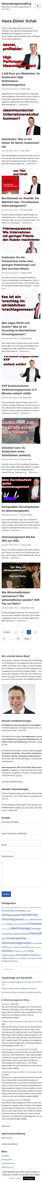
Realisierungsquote (9, 955)
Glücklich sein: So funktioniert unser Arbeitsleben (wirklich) (16, 451)
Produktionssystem (20, 951)
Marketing (26, 947)
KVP (4, 947)
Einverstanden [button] (29, 1178)
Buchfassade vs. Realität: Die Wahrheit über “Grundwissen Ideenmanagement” (20, 202)
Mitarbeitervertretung (35, 947)
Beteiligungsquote (11, 915)
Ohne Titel (5, 1004)
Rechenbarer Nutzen (27, 955)
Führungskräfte (6, 929)
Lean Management (16, 947)
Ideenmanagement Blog (16, 1000)
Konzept (34, 943)
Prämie (30, 951)
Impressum (6, 1126)
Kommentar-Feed (8, 1163)
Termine (24, 958)
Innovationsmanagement (11, 934)
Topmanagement (33, 958)
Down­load (9, 761)
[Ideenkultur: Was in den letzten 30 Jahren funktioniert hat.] (21, 122)
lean (8, 947)
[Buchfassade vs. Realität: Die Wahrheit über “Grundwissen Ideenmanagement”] (21, 181)
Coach (3, 924)
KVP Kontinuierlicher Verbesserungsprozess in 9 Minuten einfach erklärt (19, 389)
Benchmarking (17, 910)
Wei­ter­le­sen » (24, 104)
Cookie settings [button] (14, 1178)
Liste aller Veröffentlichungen (12, 781)
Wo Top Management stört (11, 1100)
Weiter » (28, 639)
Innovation (36, 928)
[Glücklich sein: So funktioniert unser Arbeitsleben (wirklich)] (21, 431)
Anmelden (5, 1156)
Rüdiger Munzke (8, 958)
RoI (40, 955)
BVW (38, 920)
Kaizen (25, 933)
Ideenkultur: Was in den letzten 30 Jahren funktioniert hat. (20, 143)
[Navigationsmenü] (37, 6)
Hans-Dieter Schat (11, 89)
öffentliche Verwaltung (10, 961)
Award (39, 907)
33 (18, 639)
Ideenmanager (21, 928)
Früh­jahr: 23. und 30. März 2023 (26, 807)
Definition (9, 924)
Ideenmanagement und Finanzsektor (15, 1049)
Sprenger (17, 958)
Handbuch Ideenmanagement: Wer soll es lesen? (20, 1021)
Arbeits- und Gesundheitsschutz (28, 907)
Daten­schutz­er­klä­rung (10, 1144)
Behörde (6, 910)
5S (2, 907)
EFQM (25, 924)
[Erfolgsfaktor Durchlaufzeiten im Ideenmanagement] (21, 490)
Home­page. (11, 676)
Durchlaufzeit (18, 924)
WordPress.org (7, 1167)
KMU (4, 938)
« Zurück (6, 632)
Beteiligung (28, 911)
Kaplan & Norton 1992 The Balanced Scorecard (19, 988)
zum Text (18, 775)
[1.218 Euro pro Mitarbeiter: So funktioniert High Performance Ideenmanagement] (21, 56)
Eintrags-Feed (7, 1160)
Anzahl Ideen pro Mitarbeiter (11, 907)
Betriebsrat (27, 919)
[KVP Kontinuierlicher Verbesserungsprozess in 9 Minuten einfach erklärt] (21, 369)
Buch (33, 919)
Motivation (7, 950)
